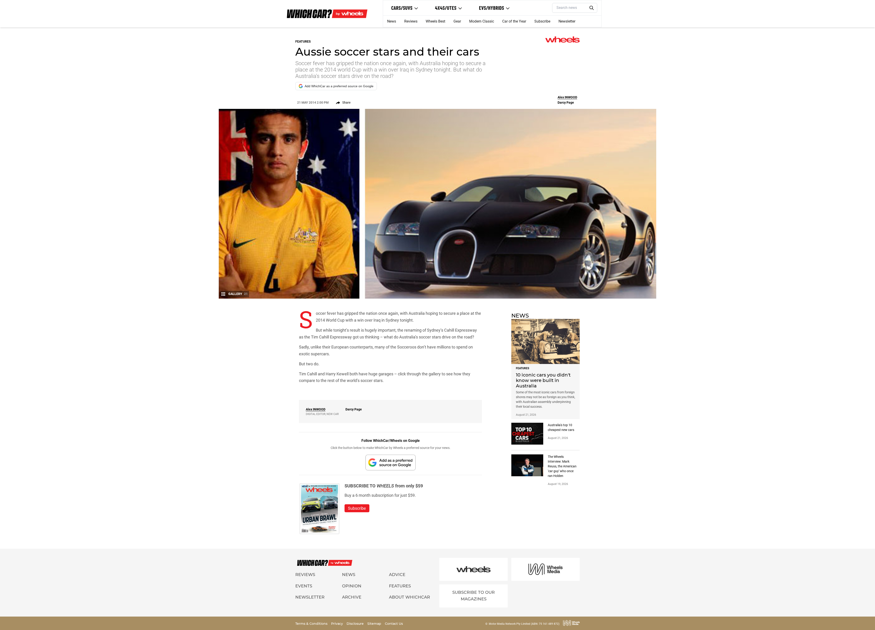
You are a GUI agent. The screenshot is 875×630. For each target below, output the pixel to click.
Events (303, 586)
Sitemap (374, 624)
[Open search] (591, 8)
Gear (457, 21)
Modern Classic (481, 21)
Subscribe (542, 21)
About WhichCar (409, 597)
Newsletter (566, 21)
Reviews (410, 21)
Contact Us (394, 624)
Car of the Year (514, 21)
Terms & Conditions (311, 624)
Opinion (351, 586)
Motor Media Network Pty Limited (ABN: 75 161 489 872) (524, 623)
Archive (351, 597)
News (391, 21)
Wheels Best (435, 21)
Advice (397, 574)
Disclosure (356, 624)
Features (400, 586)
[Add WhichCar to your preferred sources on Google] (390, 462)
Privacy (337, 624)
